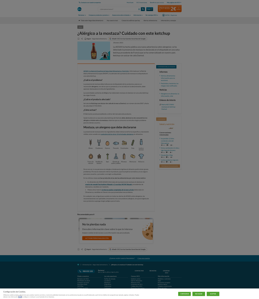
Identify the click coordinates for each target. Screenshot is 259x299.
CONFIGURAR (184, 294)
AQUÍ (20, 297)
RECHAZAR (198, 294)
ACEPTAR (213, 294)
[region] (129, 293)
